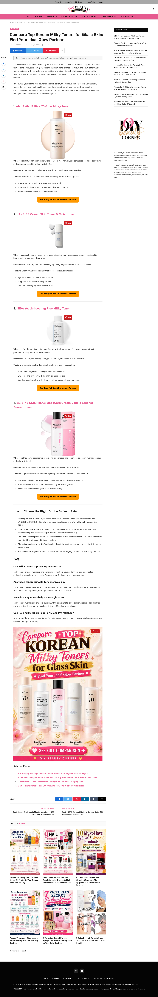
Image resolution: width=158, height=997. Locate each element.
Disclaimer (79, 2)
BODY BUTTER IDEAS (90, 17)
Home (27, 17)
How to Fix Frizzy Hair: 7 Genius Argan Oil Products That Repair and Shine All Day (24, 880)
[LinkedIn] (3, 75)
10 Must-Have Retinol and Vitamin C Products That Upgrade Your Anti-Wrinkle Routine (88, 881)
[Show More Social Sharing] (62, 50)
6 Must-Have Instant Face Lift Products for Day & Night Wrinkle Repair (51, 786)
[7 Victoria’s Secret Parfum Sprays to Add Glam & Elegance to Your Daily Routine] (58, 912)
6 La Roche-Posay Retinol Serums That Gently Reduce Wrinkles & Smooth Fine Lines (57, 777)
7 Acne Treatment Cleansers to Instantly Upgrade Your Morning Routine (24, 940)
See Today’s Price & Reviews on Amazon (58, 199)
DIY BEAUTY (52, 17)
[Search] (153, 9)
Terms (100, 2)
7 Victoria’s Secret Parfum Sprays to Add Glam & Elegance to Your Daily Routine (57, 940)
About (47, 978)
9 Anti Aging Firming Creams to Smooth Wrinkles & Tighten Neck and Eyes (53, 773)
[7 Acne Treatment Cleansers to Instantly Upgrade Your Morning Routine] (25, 912)
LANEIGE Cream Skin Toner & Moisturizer (46, 214)
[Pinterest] (3, 81)
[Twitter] (3, 69)
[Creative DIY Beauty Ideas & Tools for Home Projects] (79, 9)
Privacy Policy (90, 2)
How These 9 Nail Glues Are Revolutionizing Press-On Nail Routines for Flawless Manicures (58, 880)
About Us (58, 2)
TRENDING (38, 17)
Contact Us (68, 2)
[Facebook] (3, 63)
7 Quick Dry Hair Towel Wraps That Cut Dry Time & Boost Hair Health (90, 940)
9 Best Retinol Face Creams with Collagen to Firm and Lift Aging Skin (50, 782)
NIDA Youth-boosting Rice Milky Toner (43, 308)
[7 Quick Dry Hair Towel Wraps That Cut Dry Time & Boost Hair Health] (91, 912)
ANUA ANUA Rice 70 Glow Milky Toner (43, 106)
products (14, 29)
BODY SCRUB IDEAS (69, 17)
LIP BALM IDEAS (109, 17)
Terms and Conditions (103, 978)
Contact (56, 978)
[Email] (3, 87)
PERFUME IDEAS (127, 17)
